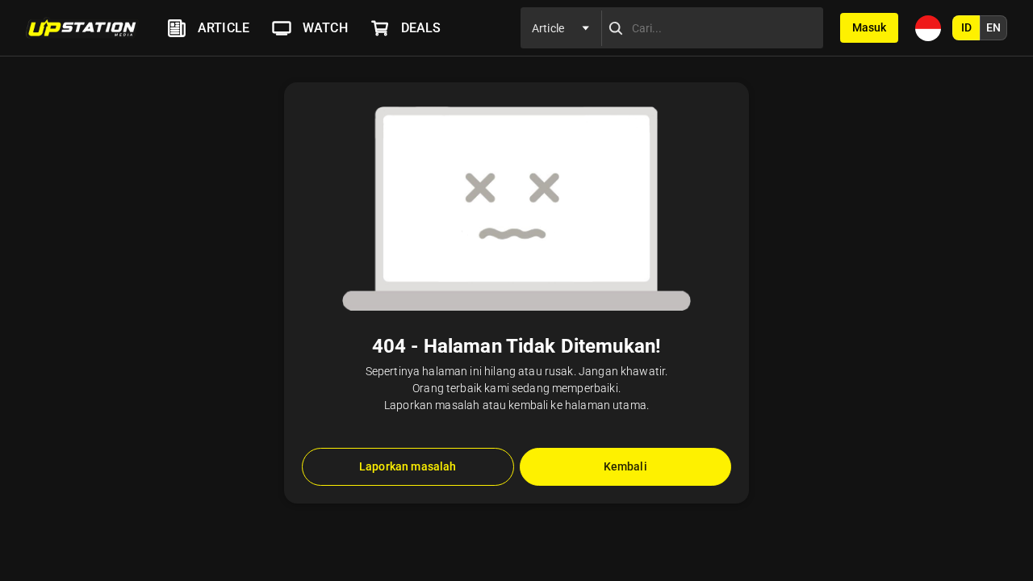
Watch (325, 28)
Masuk (869, 27)
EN (993, 27)
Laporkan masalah (407, 466)
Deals (421, 28)
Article (223, 28)
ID (966, 27)
